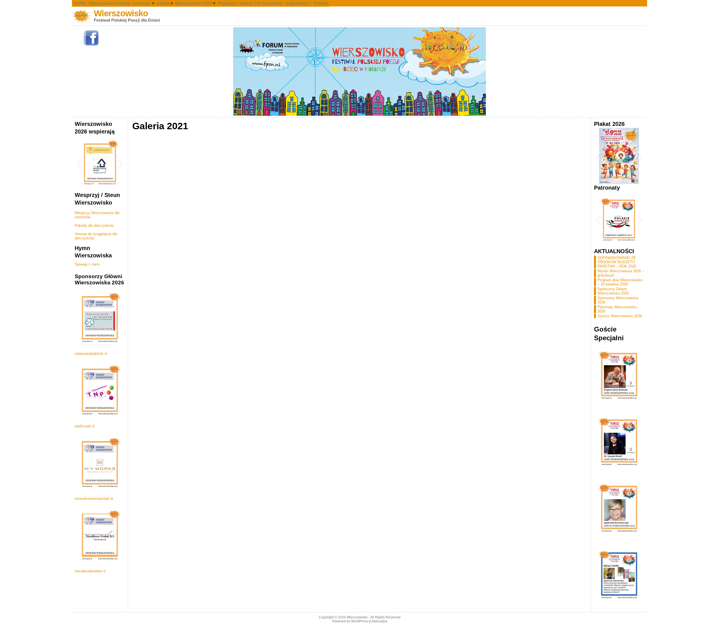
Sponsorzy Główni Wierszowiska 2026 (613, 291)
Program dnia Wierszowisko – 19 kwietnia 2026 (620, 282)
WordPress (359, 621)
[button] (78, 163)
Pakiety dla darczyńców (94, 225)
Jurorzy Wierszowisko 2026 (619, 316)
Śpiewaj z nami (87, 264)
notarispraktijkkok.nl (91, 353)
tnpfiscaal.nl (84, 426)
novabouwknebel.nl (90, 571)
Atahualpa (379, 621)
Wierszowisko (121, 13)
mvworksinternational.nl (94, 498)
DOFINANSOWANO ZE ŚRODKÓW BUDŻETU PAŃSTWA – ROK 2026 (616, 262)
